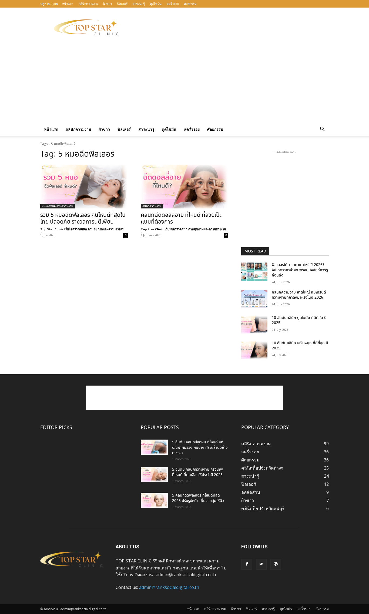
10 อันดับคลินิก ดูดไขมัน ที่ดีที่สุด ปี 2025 (299, 320)
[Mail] (261, 564)
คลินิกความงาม (88, 4)
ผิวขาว (107, 4)
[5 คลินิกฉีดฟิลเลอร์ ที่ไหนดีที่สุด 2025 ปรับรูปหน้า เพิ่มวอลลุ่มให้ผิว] (154, 500)
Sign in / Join (49, 4)
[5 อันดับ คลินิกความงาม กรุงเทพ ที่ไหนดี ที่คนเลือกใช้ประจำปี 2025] (154, 474)
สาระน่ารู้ (139, 4)
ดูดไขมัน (156, 4)
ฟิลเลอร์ (122, 4)
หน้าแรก (67, 4)
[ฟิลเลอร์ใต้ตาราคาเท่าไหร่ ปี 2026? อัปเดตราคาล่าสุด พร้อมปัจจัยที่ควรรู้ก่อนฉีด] (254, 271)
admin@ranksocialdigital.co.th (169, 587)
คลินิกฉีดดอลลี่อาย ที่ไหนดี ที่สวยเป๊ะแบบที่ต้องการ (181, 218)
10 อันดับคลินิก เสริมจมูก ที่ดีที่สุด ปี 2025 (300, 345)
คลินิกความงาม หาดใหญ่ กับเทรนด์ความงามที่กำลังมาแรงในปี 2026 (299, 295)
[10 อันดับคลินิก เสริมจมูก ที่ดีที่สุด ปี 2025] (254, 350)
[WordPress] (275, 564)
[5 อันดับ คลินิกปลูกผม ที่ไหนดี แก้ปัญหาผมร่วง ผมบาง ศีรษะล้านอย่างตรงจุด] (154, 447)
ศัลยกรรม (190, 4)
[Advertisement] (230, 27)
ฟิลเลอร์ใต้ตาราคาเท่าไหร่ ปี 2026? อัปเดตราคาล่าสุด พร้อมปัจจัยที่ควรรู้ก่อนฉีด (300, 270)
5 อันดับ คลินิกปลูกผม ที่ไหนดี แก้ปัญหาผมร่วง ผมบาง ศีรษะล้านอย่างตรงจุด (200, 448)
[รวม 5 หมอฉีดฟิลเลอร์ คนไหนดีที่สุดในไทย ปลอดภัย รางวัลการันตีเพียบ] (84, 186)
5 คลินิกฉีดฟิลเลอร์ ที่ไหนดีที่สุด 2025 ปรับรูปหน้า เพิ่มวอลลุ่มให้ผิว (198, 498)
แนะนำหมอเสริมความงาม (57, 206)
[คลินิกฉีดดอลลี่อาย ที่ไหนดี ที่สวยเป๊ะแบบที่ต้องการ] (184, 186)
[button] (322, 130)
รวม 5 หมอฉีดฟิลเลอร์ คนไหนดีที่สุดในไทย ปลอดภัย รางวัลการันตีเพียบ (83, 218)
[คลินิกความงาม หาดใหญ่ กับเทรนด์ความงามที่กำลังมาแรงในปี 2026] (254, 299)
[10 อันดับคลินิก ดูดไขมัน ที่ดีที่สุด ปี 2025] (254, 324)
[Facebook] (246, 564)
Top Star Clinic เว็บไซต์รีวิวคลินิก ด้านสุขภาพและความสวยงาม (82, 229)
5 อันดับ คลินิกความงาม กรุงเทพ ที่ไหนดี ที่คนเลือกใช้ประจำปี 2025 (197, 472)
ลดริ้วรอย (173, 4)
